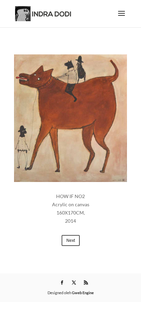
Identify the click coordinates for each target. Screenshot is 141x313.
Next (70, 240)
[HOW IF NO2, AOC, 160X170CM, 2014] (70, 118)
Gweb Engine (83, 292)
